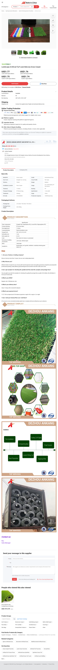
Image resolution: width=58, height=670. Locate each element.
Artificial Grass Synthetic (23, 652)
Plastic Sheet (32, 627)
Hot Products (5, 622)
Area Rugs (45, 624)
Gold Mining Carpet (33, 622)
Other (44, 627)
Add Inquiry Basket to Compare (29, 57)
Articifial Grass (32, 624)
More (3, 658)
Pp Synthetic (47, 648)
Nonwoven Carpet (19, 622)
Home (3, 10)
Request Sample (26, 87)
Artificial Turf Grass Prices (9, 652)
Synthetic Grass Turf (37, 652)
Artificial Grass (38, 10)
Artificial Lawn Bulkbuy (40, 656)
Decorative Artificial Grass (22, 641)
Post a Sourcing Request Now (45, 579)
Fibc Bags (4, 627)
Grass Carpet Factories (8, 648)
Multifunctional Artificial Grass (38, 641)
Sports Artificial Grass (8, 641)
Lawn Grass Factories (22, 648)
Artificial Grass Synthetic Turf (9, 656)
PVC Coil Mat (18, 624)
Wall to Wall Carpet (47, 622)
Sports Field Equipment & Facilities (26, 10)
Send (14, 579)
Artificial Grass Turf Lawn (25, 656)
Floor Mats (4, 624)
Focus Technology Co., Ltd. (19, 664)
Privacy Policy (51, 664)
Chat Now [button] (44, 83)
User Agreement (37, 664)
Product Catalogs (23, 619)
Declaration (44, 664)
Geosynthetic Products (20, 627)
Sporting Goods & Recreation (11, 10)
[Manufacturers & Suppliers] (29, 2)
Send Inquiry (14, 83)
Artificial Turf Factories (35, 648)
